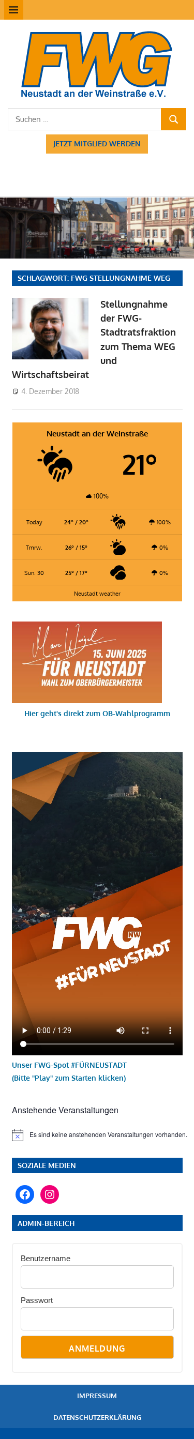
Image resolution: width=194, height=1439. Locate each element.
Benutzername (45, 1258)
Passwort (37, 1300)
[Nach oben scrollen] (176, 1421)
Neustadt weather (97, 593)
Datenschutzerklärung (97, 1417)
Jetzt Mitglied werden (97, 143)
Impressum (97, 1395)
